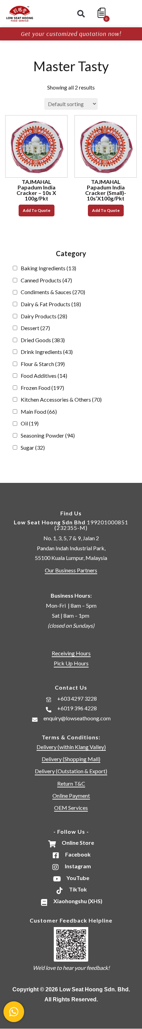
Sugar (33, 447)
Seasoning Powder (48, 435)
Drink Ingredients (47, 351)
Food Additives (44, 375)
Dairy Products (44, 316)
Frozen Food (42, 387)
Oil (30, 423)
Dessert (35, 328)
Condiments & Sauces (53, 292)
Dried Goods (43, 340)
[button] (81, 14)
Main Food (39, 411)
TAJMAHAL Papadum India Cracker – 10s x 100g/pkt (36, 190)
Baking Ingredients (48, 268)
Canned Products (46, 280)
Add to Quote (36, 210)
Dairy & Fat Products (51, 304)
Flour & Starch (43, 364)
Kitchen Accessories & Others (61, 399)
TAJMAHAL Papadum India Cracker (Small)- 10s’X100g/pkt (105, 190)
